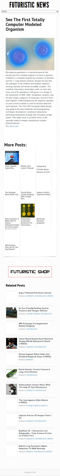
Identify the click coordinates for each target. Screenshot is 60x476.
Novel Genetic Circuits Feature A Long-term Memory (34, 370)
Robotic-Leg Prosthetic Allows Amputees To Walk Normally (33, 447)
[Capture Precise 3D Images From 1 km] (11, 425)
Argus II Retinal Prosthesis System (35, 292)
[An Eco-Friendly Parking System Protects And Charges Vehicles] (11, 318)
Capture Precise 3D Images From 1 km (35, 416)
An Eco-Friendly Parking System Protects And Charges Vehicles (34, 309)
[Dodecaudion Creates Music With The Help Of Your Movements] (11, 394)
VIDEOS (50, 296)
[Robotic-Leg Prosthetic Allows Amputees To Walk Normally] (11, 455)
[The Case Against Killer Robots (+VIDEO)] (11, 410)
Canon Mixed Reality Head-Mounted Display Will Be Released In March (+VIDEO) (36, 341)
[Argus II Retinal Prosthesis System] (11, 302)
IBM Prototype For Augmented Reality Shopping (33, 324)
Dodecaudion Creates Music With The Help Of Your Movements (34, 386)
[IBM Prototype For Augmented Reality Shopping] (11, 333)
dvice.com (14, 126)
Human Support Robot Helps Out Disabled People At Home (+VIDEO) (35, 355)
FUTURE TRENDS (33, 314)
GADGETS (30, 296)
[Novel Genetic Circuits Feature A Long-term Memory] (11, 379)
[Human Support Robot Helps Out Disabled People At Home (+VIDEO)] (11, 364)
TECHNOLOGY (40, 296)
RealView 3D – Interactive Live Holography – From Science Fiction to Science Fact (35, 433)
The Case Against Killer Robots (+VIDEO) (33, 401)
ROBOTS (29, 360)
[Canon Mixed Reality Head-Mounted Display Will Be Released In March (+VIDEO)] (11, 348)
